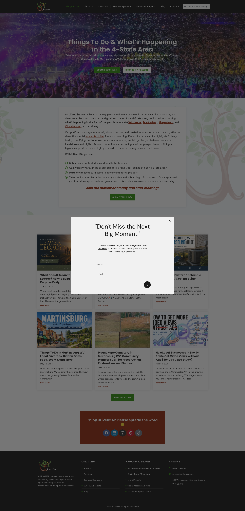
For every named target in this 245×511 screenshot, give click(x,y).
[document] (122, 255)
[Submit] (147, 284)
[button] (170, 221)
